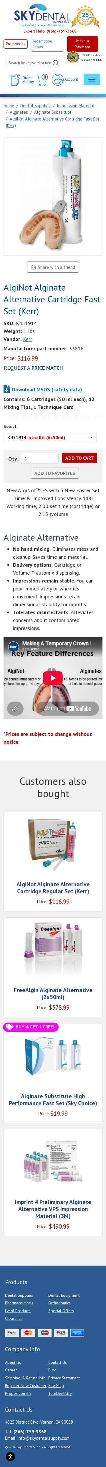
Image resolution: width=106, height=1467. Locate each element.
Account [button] (71, 79)
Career (11, 1370)
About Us (13, 1362)
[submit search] (56, 63)
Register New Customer (26, 1385)
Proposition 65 (18, 1393)
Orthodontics (59, 1302)
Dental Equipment (64, 1295)
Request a (33, 367)
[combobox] (33, 63)
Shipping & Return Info (25, 1378)
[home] (42, 15)
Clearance (14, 1318)
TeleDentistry (60, 1393)
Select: (11, 426)
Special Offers (61, 1310)
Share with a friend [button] (55, 267)
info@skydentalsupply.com (43, 1438)
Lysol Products (18, 1310)
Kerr (27, 339)
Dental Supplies (19, 1295)
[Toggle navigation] (92, 79)
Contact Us (57, 1362)
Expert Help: (50, 31)
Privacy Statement (64, 1378)
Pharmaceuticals (19, 1302)
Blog (52, 1370)
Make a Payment (82, 44)
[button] (42, 80)
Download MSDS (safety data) (47, 389)
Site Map (56, 1385)
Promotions (15, 43)
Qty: (13, 458)
